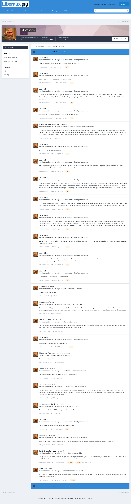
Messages (7, 74)
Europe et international (78, 371)
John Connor (67, 288)
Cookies (90, 498)
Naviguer (26, 11)
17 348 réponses (57, 413)
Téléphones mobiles (47, 435)
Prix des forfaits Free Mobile (50, 320)
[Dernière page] (60, 52)
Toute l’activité (8, 47)
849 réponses (58, 445)
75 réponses (56, 138)
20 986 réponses (58, 462)
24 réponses (60, 362)
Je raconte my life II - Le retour (51, 404)
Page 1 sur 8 (68, 52)
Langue (41, 498)
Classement (44, 11)
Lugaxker (66, 126)
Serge (65, 437)
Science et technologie (79, 437)
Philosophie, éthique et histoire (83, 126)
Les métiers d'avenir (47, 286)
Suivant (54, 52)
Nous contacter (80, 498)
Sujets (6, 71)
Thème (49, 498)
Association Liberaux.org (11, 11)
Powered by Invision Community (65, 501)
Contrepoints (56, 11)
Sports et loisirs (82, 60)
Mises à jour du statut (11, 57)
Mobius (65, 406)
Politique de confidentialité (64, 498)
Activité (34, 11)
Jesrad (65, 453)
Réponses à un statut (10, 61)
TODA (65, 371)
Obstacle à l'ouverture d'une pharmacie (54, 353)
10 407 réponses (61, 480)
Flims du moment (45, 469)
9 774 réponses (57, 67)
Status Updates (117, 11)
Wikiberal (67, 11)
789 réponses (57, 378)
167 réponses (57, 296)
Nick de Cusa (67, 471)
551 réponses (58, 331)
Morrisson (42, 60)
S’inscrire (124, 4)
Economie (79, 288)
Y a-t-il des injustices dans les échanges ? (55, 124)
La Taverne (68, 355)
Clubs (75, 11)
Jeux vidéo (43, 58)
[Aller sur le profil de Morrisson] (35, 59)
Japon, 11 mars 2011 (47, 369)
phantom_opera (68, 60)
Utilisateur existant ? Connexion (105, 4)
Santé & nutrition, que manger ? (51, 451)
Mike (64, 322)
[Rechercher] (127, 10)
